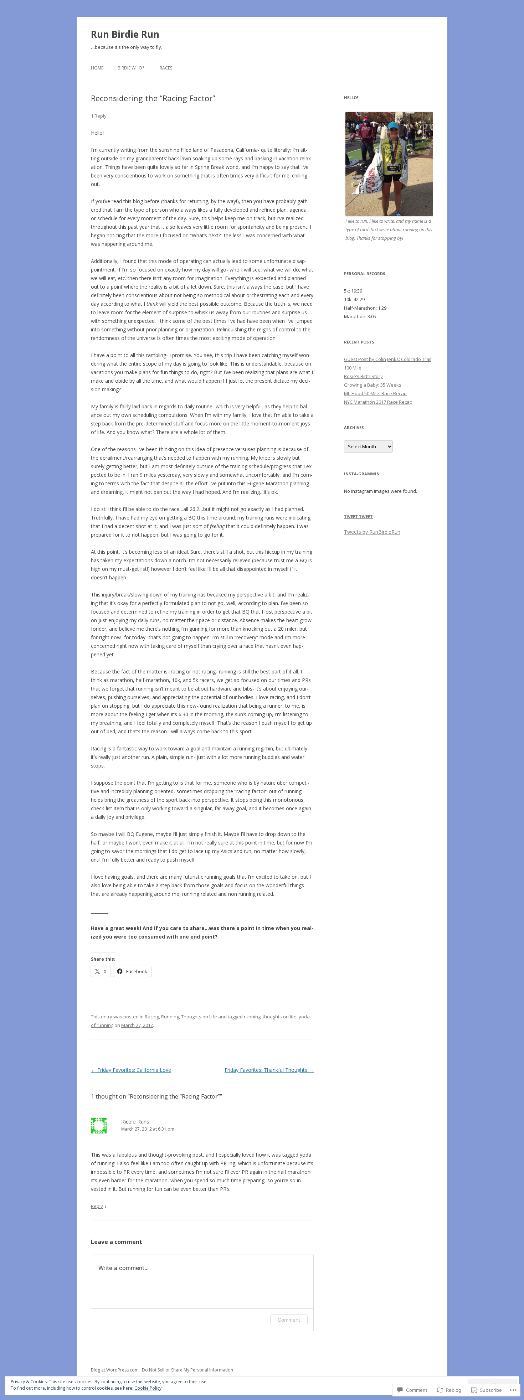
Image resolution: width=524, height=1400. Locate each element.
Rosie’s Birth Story (363, 376)
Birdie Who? (131, 68)
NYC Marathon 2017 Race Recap (378, 402)
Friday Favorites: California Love (131, 1069)
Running (170, 1016)
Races (166, 68)
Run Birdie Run (125, 34)
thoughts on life (280, 1016)
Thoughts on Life (199, 1016)
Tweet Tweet (358, 516)
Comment (289, 1320)
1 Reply (99, 116)
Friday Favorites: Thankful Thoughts (269, 1069)
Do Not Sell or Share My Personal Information (187, 1370)
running (252, 1016)
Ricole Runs (135, 1121)
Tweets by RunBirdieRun (372, 531)
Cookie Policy (147, 1388)
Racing (152, 1016)
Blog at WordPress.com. (115, 1370)
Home (97, 68)
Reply (97, 1206)
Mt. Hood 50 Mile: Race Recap (375, 393)
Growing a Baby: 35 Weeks (372, 385)
